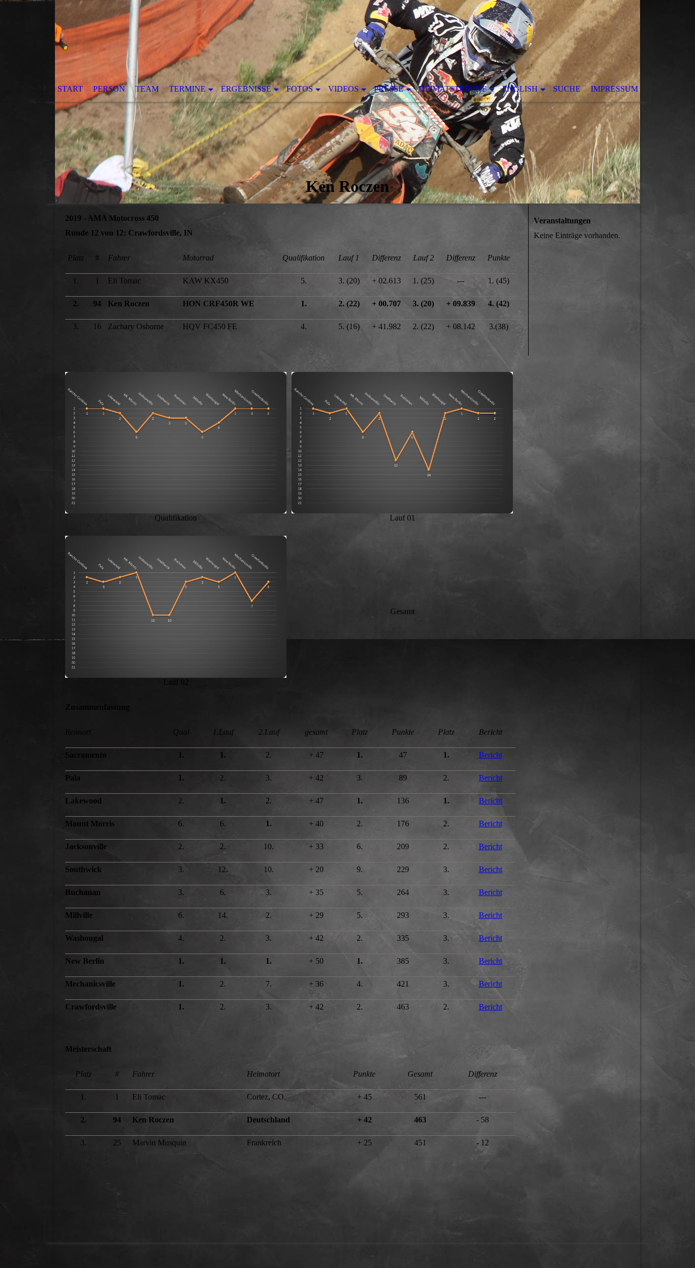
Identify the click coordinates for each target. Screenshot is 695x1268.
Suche (567, 88)
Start (70, 88)
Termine (187, 88)
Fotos (299, 88)
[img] (347, 102)
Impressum (614, 88)
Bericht (490, 755)
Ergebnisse (246, 88)
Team (147, 88)
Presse (388, 88)
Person (109, 88)
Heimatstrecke (453, 88)
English (520, 88)
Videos (343, 88)
